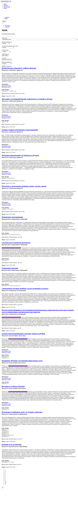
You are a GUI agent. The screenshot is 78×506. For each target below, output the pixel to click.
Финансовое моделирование (12, 217)
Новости (6, 5)
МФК (5, 4)
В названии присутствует (8, 33)
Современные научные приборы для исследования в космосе (25, 288)
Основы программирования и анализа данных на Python (23, 334)
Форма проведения (7, 42)
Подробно (7, 25)
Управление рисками (10, 268)
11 (5, 483)
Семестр (4, 58)
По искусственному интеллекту (10, 46)
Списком (7, 26)
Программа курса (6, 85)
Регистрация (7, 6)
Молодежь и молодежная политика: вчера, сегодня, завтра (24, 186)
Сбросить (8, 66)
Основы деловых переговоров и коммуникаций (20, 130)
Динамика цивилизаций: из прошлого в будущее (20, 155)
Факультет (4, 38)
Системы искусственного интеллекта (16, 243)
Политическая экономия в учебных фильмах (19, 68)
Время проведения (6, 62)
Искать (4, 66)
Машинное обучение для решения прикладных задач (22, 361)
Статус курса (5, 50)
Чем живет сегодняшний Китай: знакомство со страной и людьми (27, 99)
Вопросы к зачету (6, 87)
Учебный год (5, 54)
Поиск (3, 21)
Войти (5, 8)
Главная (7, 17)
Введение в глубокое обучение (13, 386)
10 (5, 482)
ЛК (10, 1)
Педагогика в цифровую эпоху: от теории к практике (22, 412)
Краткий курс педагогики (12, 444)
